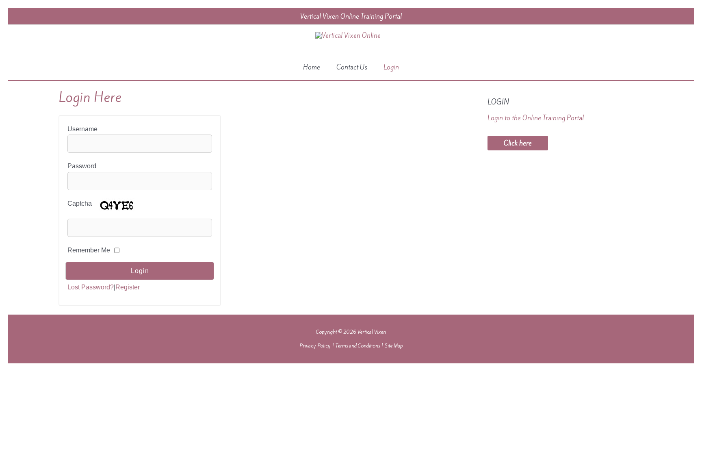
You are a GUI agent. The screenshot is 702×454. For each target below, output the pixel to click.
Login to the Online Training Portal (536, 118)
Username (82, 129)
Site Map (394, 345)
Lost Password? (90, 287)
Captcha (79, 203)
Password (81, 166)
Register (127, 287)
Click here (518, 143)
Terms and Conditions (358, 345)
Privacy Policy (315, 345)
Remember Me (88, 250)
